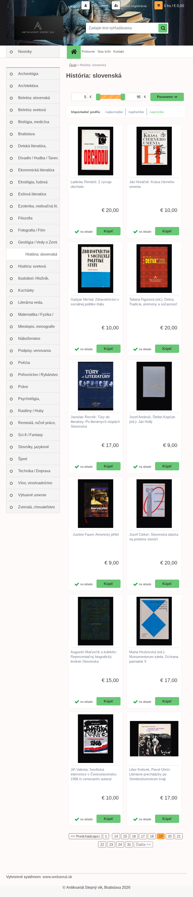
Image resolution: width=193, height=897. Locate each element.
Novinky (25, 52)
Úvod (72, 65)
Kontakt (118, 51)
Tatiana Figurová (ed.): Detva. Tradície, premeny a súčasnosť (153, 301)
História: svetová (32, 266)
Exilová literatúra (32, 194)
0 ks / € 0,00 (174, 6)
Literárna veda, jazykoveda (30, 304)
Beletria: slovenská (34, 98)
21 (179, 836)
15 (125, 836)
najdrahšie (136, 112)
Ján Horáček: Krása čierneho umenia (151, 184)
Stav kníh (104, 51)
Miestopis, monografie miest (36, 328)
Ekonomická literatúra (36, 170)
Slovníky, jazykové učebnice (33, 449)
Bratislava (26, 134)
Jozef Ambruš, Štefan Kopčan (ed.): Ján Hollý (152, 419)
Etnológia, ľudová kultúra (33, 184)
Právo (23, 387)
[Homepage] (74, 52)
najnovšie (157, 112)
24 (120, 844)
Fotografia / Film (31, 230)
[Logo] (38, 28)
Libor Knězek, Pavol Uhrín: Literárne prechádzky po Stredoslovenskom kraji (149, 774)
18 (152, 836)
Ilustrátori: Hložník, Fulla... (33, 280)
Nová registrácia (134, 6)
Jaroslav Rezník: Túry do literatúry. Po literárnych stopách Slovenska (95, 421)
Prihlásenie (100, 6)
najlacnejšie (114, 112)
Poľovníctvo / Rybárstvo (38, 375)
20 (170, 836)
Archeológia (28, 74)
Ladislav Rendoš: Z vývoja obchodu (91, 184)
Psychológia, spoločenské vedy (33, 401)
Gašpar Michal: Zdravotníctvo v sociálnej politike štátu (95, 301)
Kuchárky (26, 290)
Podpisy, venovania (34, 351)
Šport (22, 459)
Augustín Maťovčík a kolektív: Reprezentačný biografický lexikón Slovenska (94, 656)
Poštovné (88, 51)
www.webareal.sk (57, 877)
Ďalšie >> (143, 844)
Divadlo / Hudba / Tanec (38, 158)
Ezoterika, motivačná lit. (38, 206)
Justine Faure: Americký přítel (96, 534)
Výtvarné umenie (32, 495)
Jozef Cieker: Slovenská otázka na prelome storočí (153, 536)
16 (134, 836)
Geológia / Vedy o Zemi (37, 242)
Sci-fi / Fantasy (30, 435)
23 (111, 844)
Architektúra (28, 86)
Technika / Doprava (34, 471)
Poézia (24, 363)
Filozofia (25, 218)
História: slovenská (41, 254)
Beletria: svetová (32, 110)
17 (143, 836)
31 (129, 844)
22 (102, 844)
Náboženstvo (29, 339)
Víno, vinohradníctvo (35, 483)
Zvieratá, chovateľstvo (36, 507)
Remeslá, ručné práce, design (37, 425)
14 (116, 836)
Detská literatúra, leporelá (32, 148)
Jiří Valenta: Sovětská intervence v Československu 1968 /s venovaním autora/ (93, 774)
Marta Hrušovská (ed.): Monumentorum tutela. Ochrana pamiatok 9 (153, 656)
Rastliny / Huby (31, 411)
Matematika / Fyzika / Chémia (35, 316)
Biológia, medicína (33, 122)
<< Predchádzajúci (85, 836)
